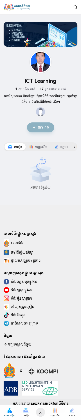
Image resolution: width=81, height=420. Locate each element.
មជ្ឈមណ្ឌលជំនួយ (19, 344)
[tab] (15, 146)
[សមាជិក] (40, 111)
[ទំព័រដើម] (17, 7)
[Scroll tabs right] (74, 147)
